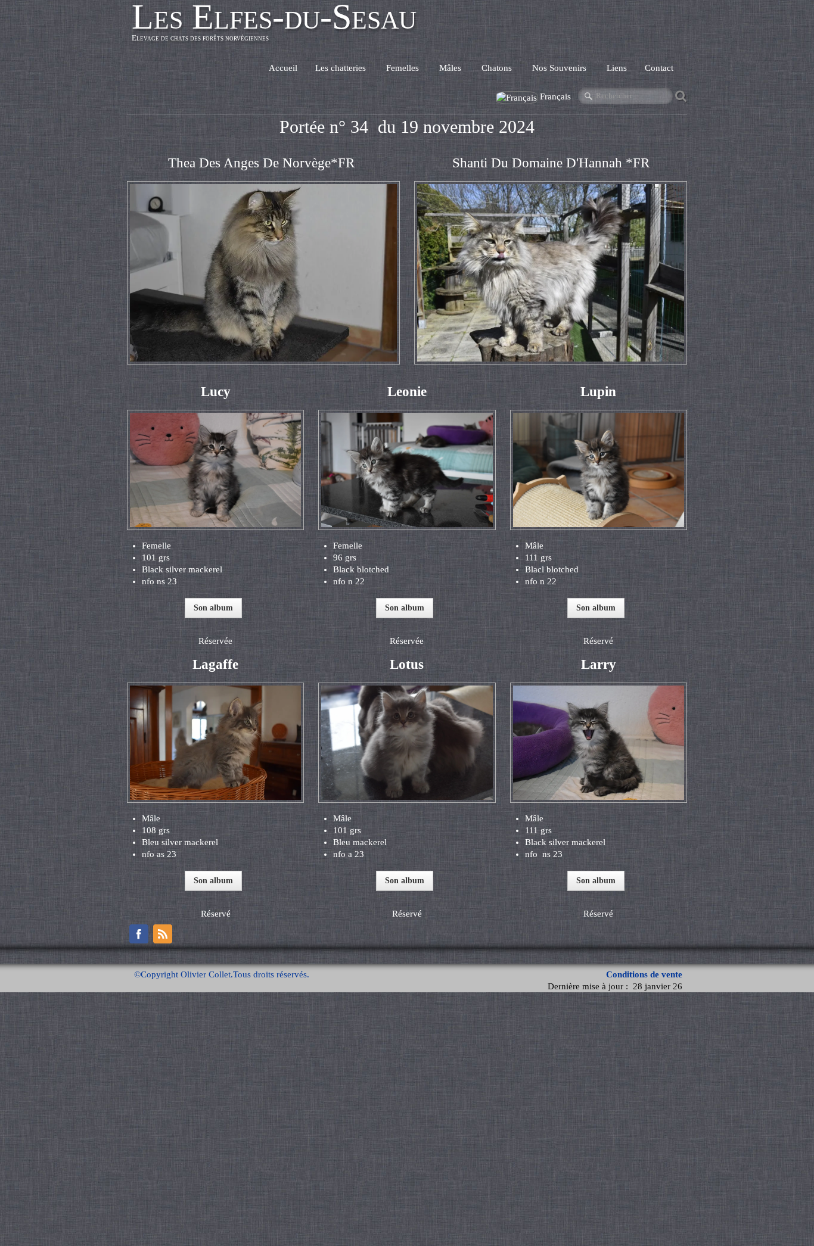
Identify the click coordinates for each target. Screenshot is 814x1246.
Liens (617, 68)
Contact (659, 68)
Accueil (283, 68)
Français (556, 96)
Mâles (451, 68)
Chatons (497, 68)
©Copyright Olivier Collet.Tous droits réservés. (222, 974)
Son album (213, 607)
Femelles (403, 68)
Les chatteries (341, 68)
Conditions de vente (644, 974)
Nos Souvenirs (560, 68)
